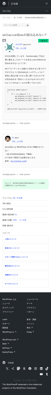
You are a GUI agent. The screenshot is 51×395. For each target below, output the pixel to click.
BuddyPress (8, 352)
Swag (30, 332)
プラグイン (31, 307)
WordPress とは (9, 299)
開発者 (5, 328)
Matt (5, 344)
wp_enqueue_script (19, 161)
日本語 (11, 363)
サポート (6, 323)
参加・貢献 (31, 319)
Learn (4, 319)
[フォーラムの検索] (27, 25)
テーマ (29, 303)
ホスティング (8, 307)
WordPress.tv (9, 332)
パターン (30, 312)
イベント (30, 323)
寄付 (30, 328)
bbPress (7, 348)
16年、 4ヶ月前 (21, 48)
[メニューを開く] (47, 3)
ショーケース (32, 299)
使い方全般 (18, 17)
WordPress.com (10, 339)
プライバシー (8, 312)
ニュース (6, 303)
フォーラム (6, 11)
